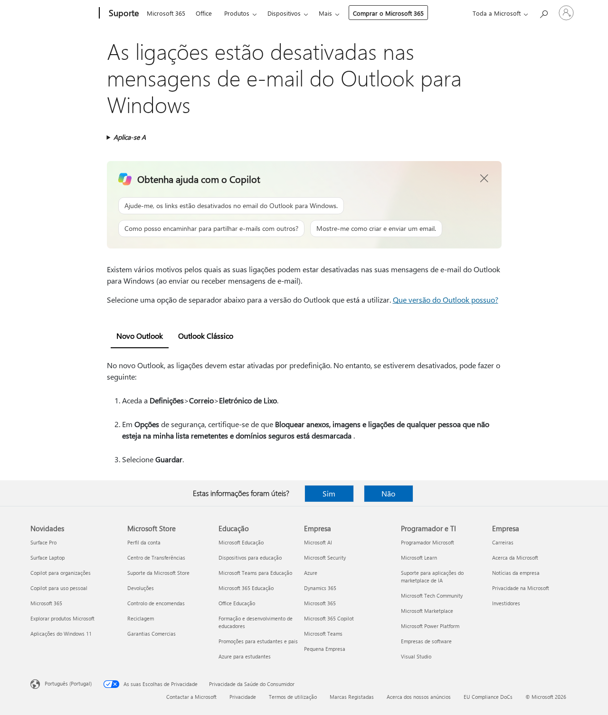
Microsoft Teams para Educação (255, 572)
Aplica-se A (130, 137)
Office (204, 13)
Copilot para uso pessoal (58, 587)
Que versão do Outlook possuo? (445, 300)
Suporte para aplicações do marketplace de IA (432, 576)
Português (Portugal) (68, 683)
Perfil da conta (144, 542)
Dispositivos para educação (250, 557)
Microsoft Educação (241, 542)
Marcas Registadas (352, 696)
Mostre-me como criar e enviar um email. (376, 228)
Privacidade (242, 696)
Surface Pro (43, 542)
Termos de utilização (293, 696)
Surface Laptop (47, 557)
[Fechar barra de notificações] (484, 178)
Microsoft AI (318, 542)
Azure (310, 572)
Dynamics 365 (320, 587)
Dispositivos (284, 13)
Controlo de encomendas (156, 603)
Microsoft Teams (323, 633)
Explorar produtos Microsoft (62, 618)
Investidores (506, 603)
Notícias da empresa (516, 572)
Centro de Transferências (156, 557)
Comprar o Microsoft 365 (388, 13)
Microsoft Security (325, 557)
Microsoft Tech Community (432, 595)
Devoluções (140, 587)
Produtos (236, 13)
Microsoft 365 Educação (246, 587)
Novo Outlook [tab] (139, 336)
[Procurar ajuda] (543, 12)
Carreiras (502, 542)
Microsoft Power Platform (430, 625)
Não (388, 493)
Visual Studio (416, 656)
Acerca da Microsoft (515, 557)
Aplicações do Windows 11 (61, 633)
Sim (329, 493)
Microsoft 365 (166, 13)
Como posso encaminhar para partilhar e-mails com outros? (211, 228)
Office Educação (236, 603)
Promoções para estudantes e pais (258, 641)
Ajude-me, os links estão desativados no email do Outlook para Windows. (231, 205)
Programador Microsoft (427, 542)
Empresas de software (426, 641)
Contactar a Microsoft (191, 696)
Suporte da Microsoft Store (158, 572)
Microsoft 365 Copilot (329, 618)
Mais (325, 13)
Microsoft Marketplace (427, 610)
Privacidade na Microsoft (520, 587)
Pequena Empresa (324, 648)
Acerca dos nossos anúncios (419, 696)
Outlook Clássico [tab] (205, 336)
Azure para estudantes (244, 656)
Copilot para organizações (60, 572)
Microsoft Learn (419, 557)
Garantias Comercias (151, 633)
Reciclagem (140, 618)
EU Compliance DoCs (488, 696)
